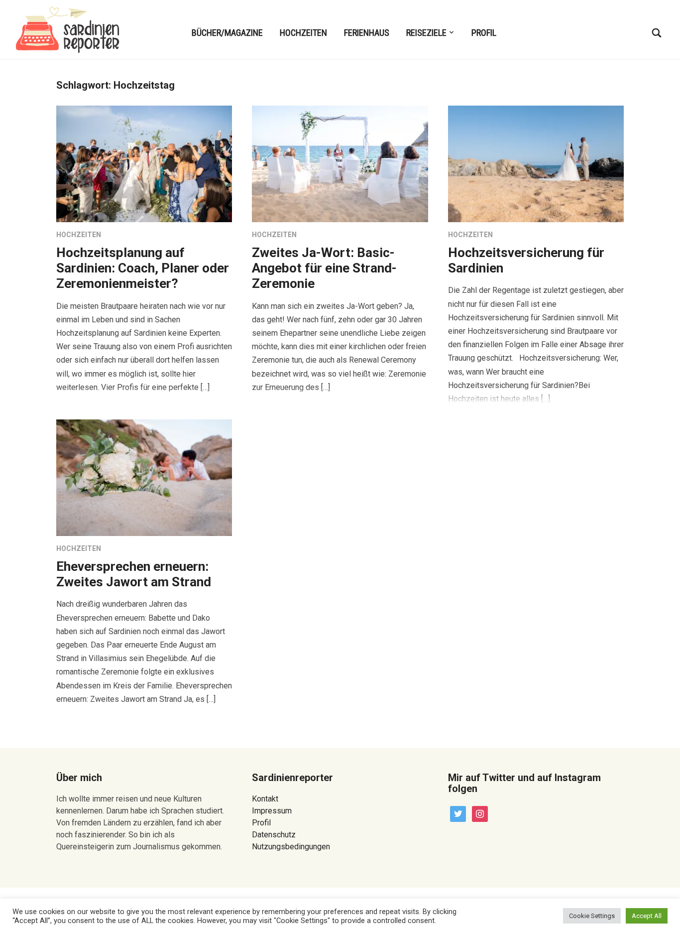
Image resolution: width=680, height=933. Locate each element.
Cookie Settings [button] (592, 916)
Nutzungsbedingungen (291, 846)
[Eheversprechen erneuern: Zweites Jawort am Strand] (144, 477)
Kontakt (265, 798)
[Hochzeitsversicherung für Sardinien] (536, 163)
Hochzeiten (303, 32)
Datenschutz (274, 834)
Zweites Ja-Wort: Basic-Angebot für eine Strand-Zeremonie (324, 268)
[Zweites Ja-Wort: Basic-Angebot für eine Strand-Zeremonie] (340, 163)
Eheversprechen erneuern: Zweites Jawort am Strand (133, 574)
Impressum (272, 810)
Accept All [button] (647, 916)
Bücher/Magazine (227, 32)
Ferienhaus (366, 32)
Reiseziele (426, 32)
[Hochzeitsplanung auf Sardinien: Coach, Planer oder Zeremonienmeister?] (144, 163)
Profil (483, 32)
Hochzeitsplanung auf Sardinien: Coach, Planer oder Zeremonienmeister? (142, 268)
